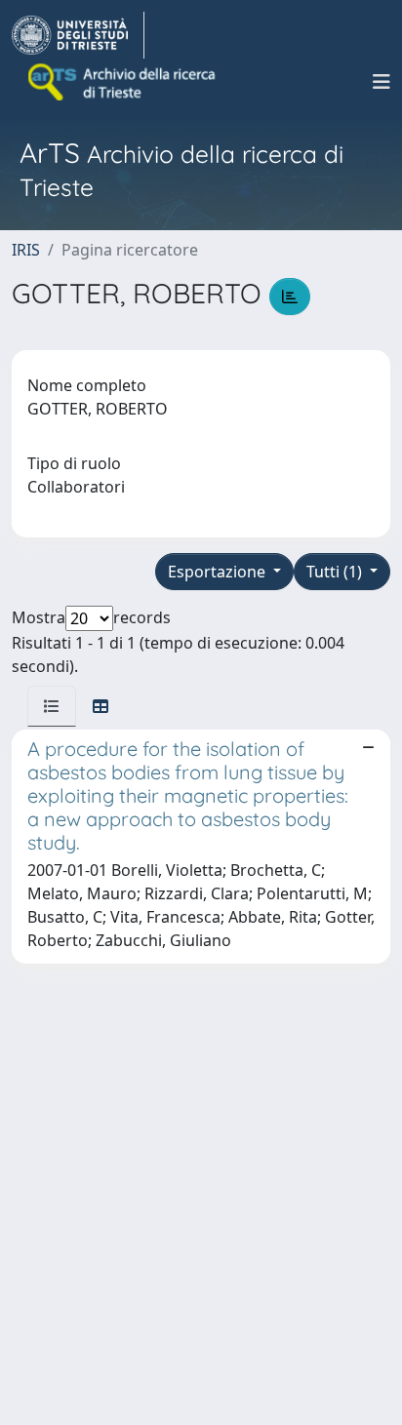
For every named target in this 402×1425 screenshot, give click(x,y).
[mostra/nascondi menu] (381, 82)
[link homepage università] (123, 82)
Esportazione (218, 571)
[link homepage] (78, 35)
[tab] (51, 706)
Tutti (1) (336, 571)
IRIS (26, 249)
